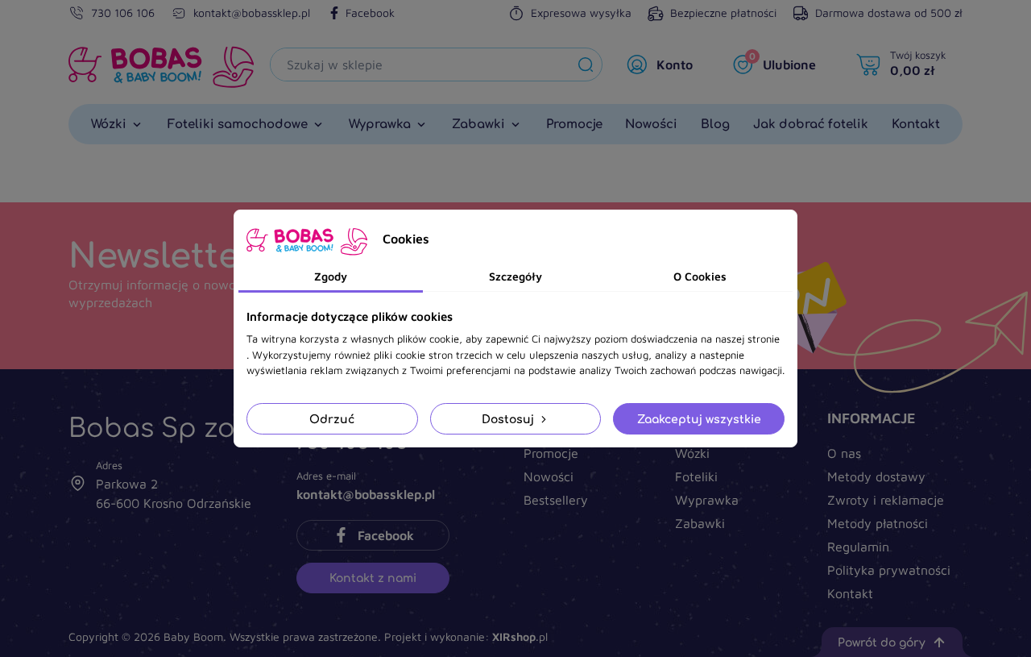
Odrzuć (331, 418)
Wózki (692, 453)
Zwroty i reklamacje (885, 500)
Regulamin (858, 546)
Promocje (551, 453)
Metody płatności (877, 523)
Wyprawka (707, 500)
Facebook (370, 12)
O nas (844, 453)
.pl (520, 636)
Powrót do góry (881, 642)
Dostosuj (509, 418)
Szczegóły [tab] (515, 276)
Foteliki (696, 476)
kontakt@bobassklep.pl (251, 12)
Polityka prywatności (888, 570)
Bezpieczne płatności (723, 12)
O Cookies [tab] (700, 276)
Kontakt (850, 593)
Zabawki (700, 523)
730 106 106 (123, 12)
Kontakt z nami (372, 577)
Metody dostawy (876, 476)
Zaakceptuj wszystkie (699, 418)
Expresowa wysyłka (581, 12)
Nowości (548, 476)
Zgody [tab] (330, 276)
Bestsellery (556, 500)
